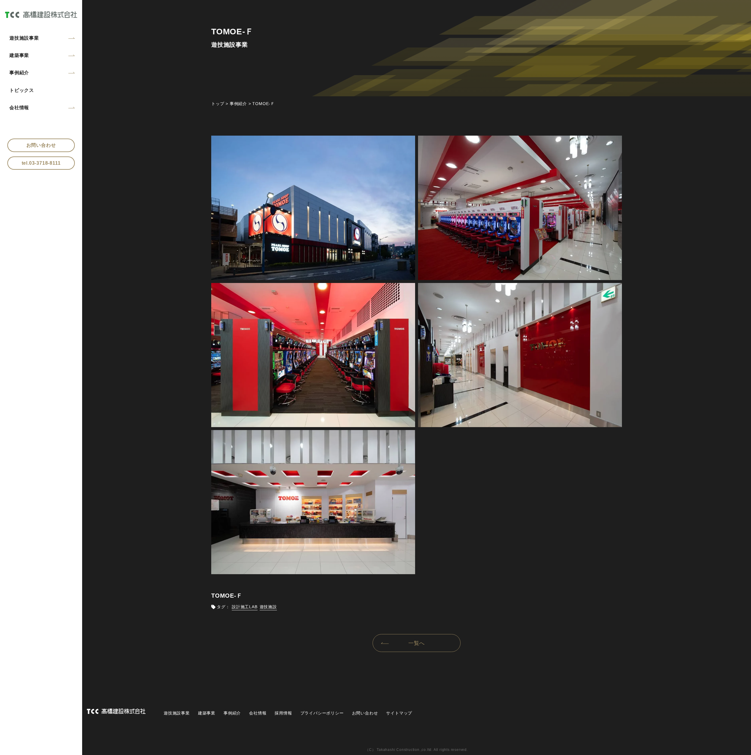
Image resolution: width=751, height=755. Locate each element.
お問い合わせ (41, 145)
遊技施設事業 (24, 38)
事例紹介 (19, 72)
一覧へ (416, 643)
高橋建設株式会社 (41, 14)
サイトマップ (399, 713)
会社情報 (19, 107)
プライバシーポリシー (322, 713)
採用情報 (283, 713)
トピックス (21, 90)
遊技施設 (268, 606)
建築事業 (19, 55)
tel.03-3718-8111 (41, 163)
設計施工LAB (245, 606)
